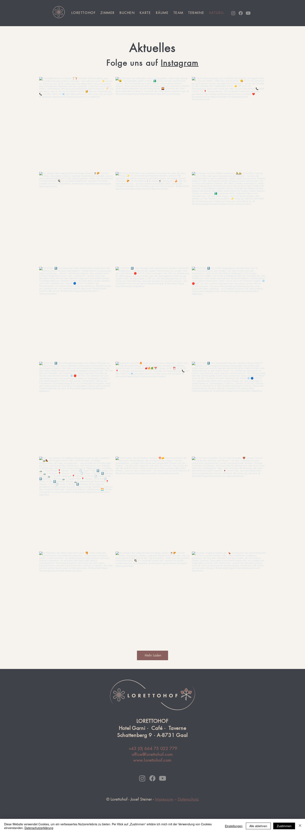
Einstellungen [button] (234, 826)
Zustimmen (284, 826)
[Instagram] (233, 13)
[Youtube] (248, 13)
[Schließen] (300, 826)
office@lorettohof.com (152, 754)
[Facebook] (240, 13)
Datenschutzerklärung (38, 828)
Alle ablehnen (258, 826)
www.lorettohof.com (152, 760)
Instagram (180, 62)
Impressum (164, 799)
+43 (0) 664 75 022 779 (152, 748)
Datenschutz (188, 799)
